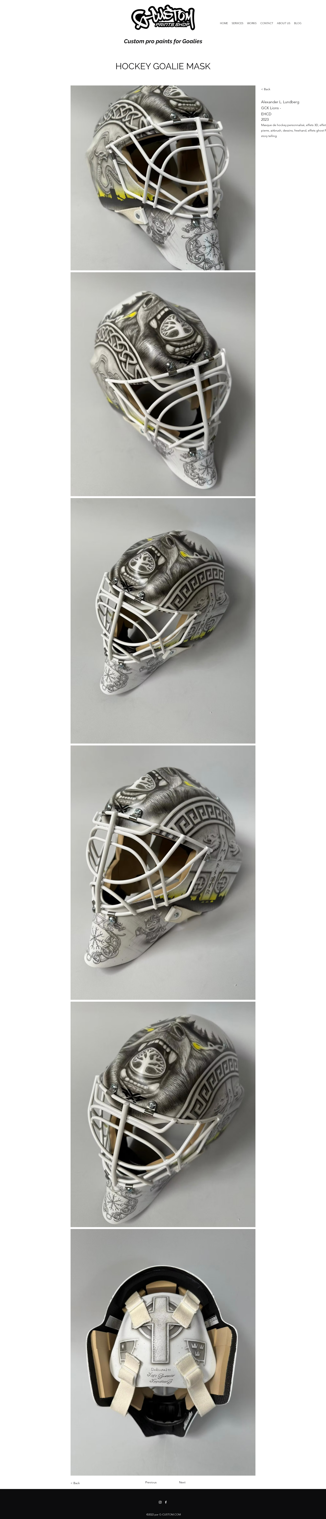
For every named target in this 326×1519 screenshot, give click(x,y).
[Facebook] (313, 23)
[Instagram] (307, 23)
